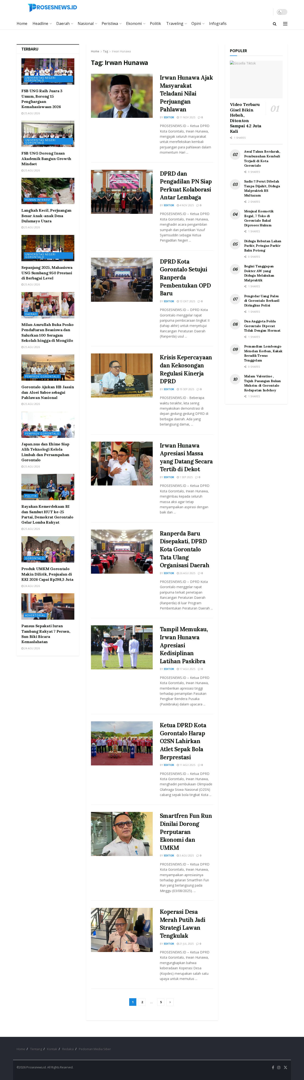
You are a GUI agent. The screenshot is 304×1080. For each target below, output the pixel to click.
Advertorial (35, 615)
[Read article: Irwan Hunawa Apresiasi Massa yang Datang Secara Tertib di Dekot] (122, 464)
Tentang (36, 1049)
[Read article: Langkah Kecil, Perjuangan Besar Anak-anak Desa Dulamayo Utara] (47, 191)
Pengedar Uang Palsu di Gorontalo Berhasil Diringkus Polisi (262, 300)
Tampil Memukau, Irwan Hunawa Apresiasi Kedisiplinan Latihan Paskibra (184, 645)
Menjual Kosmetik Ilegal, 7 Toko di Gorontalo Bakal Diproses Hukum (259, 218)
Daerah (63, 23)
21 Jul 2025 (186, 943)
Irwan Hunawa (121, 51)
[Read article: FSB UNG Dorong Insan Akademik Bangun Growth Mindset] (47, 134)
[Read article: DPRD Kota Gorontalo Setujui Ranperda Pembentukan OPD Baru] (122, 280)
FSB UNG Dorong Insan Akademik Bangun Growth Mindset (46, 158)
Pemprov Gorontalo (42, 376)
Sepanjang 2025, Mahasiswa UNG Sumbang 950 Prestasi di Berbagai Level (46, 272)
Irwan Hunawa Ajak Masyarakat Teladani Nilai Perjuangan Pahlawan (186, 93)
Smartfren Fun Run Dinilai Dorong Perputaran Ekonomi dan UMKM (186, 831)
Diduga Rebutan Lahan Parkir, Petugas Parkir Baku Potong (262, 245)
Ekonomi (134, 23)
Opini (196, 23)
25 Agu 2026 (32, 113)
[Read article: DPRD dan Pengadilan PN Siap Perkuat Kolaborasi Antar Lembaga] (122, 192)
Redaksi (68, 1049)
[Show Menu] (285, 23)
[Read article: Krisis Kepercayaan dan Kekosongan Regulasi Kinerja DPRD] (122, 375)
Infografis (218, 23)
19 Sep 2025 (186, 389)
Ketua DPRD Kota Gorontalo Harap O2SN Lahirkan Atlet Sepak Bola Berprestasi (183, 741)
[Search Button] (274, 24)
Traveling (174, 23)
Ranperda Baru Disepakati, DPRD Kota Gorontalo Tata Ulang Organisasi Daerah (184, 549)
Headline (40, 23)
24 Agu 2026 (32, 586)
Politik (155, 23)
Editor (169, 117)
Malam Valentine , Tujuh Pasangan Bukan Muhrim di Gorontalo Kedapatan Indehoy (262, 383)
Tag (105, 51)
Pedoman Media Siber (95, 1049)
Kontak (52, 1049)
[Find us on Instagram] (278, 1067)
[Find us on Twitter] (285, 1067)
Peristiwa (110, 23)
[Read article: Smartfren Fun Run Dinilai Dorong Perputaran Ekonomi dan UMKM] (122, 834)
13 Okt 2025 (187, 301)
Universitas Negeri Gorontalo (40, 79)
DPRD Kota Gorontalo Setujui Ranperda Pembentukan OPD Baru (185, 277)
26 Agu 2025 (187, 573)
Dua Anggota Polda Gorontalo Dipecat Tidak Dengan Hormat (262, 326)
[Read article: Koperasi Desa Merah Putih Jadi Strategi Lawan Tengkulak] (122, 930)
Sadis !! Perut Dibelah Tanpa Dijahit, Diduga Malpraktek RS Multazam (262, 188)
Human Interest (38, 199)
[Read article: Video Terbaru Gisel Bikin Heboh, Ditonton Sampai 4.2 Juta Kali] (256, 79)
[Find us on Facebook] (273, 1067)
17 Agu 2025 (187, 669)
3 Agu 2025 (186, 855)
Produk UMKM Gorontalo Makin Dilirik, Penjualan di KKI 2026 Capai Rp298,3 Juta (47, 574)
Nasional (86, 23)
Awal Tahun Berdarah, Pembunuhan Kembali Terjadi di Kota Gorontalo (262, 158)
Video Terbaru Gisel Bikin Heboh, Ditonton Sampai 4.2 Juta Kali (245, 118)
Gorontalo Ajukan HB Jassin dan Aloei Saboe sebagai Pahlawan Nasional (47, 392)
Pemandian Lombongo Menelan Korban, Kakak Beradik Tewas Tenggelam (263, 353)
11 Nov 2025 (187, 117)
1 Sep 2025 (186, 477)
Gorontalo (34, 558)
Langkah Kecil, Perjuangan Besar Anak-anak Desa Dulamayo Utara (46, 215)
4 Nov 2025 (186, 205)
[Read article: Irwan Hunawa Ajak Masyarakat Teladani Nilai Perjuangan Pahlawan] (122, 96)
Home (22, 23)
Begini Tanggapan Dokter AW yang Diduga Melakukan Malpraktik (259, 273)
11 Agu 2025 (187, 765)
